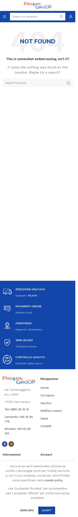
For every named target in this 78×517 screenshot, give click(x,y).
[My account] (70, 16)
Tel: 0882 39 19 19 (17, 409)
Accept (47, 510)
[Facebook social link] (4, 444)
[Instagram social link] (11, 444)
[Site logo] (37, 5)
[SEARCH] (68, 83)
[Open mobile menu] (4, 16)
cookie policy (53, 480)
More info (27, 510)
